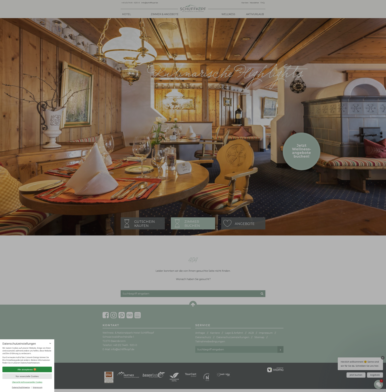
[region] (27, 355)
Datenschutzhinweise (21, 387)
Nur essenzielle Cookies (27, 376)
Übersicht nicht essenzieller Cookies (27, 382)
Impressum (37, 387)
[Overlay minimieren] (50, 343)
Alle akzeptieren (25, 369)
